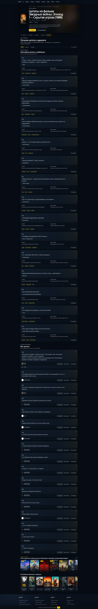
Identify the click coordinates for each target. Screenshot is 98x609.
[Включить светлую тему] (23, 2)
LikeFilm (19, 1)
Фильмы (27, 1)
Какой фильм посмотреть (23, 600)
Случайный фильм (22, 602)
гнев (25, 367)
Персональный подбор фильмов (24, 604)
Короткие (33, 47)
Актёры (52, 1)
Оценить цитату (66, 363)
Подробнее (54, 607)
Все (22, 47)
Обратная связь (70, 600)
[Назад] (74, 558)
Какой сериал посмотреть (39, 600)
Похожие (24, 35)
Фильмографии (53, 602)
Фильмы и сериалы (54, 604)
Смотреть (43, 1)
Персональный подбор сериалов (41, 604)
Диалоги (27, 47)
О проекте (69, 602)
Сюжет (36, 35)
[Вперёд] (77, 558)
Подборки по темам (54, 600)
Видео (48, 1)
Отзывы (43, 35)
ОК (58, 607)
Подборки (38, 1)
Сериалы (32, 1)
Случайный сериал (38, 602)
